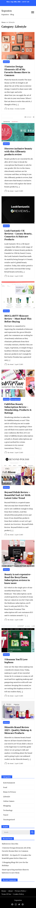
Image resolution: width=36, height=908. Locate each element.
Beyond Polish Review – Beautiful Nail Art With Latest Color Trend (17, 495)
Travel (5, 815)
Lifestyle (6, 62)
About (10, 891)
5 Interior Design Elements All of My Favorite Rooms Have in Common (17, 71)
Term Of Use (6, 894)
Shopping (7, 805)
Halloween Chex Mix (10, 844)
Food (5, 787)
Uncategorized (15, 399)
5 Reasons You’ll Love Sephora (16, 661)
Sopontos (6, 10)
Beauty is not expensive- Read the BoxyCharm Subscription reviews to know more (17, 579)
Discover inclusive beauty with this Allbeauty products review (18, 151)
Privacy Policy (20, 891)
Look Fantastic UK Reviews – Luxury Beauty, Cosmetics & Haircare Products (18, 235)
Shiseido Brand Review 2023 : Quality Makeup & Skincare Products (18, 730)
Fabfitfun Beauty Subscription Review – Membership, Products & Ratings (17, 408)
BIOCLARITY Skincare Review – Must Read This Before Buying (17, 318)
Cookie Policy (18, 894)
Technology (7, 810)
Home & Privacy (9, 792)
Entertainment (9, 782)
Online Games (8, 801)
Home (3, 891)
